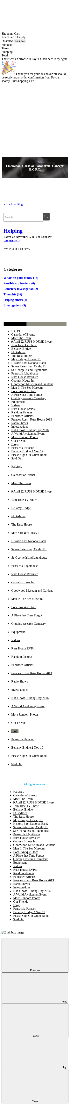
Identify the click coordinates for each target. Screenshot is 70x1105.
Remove (20, 41)
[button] (35, 391)
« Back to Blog (13, 204)
